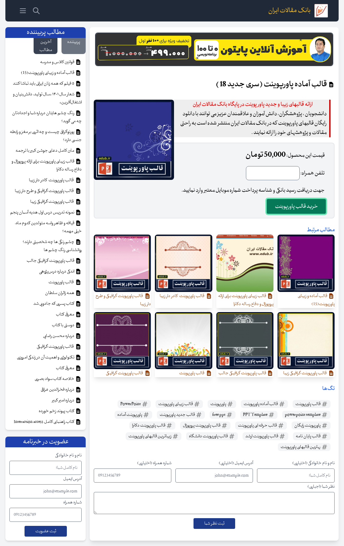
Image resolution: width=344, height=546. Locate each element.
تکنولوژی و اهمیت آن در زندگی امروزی (46, 357)
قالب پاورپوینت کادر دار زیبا (52, 180)
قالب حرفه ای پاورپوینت (257, 426)
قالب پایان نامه (308, 436)
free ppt (219, 415)
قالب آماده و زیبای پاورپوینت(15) (48, 73)
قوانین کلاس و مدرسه (57, 62)
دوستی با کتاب (63, 325)
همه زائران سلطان (60, 293)
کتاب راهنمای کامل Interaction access (44, 422)
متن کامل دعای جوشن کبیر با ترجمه (45, 151)
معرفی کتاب (65, 314)
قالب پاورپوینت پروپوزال (202, 426)
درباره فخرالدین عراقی (58, 390)
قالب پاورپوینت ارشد (262, 436)
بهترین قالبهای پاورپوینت (301, 447)
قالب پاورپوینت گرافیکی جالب (51, 261)
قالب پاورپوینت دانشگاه (208, 436)
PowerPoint (130, 404)
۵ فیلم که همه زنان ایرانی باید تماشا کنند (44, 84)
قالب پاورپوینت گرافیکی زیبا (52, 202)
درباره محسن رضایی (59, 336)
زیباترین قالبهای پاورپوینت (150, 436)
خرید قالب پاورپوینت (296, 206)
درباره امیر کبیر (63, 400)
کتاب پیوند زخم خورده (57, 411)
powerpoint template (303, 415)
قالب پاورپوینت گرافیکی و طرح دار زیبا (45, 191)
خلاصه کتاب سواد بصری (55, 379)
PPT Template (255, 415)
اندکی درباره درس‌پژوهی (57, 271)
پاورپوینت (218, 404)
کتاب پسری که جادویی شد (54, 304)
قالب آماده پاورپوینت (261, 404)
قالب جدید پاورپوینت (178, 415)
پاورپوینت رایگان (307, 426)
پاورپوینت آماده (130, 415)
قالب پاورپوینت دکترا (149, 426)
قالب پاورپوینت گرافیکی (56, 347)
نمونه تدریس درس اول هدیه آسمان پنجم (42, 212)
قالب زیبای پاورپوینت (176, 404)
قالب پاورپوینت (308, 404)
